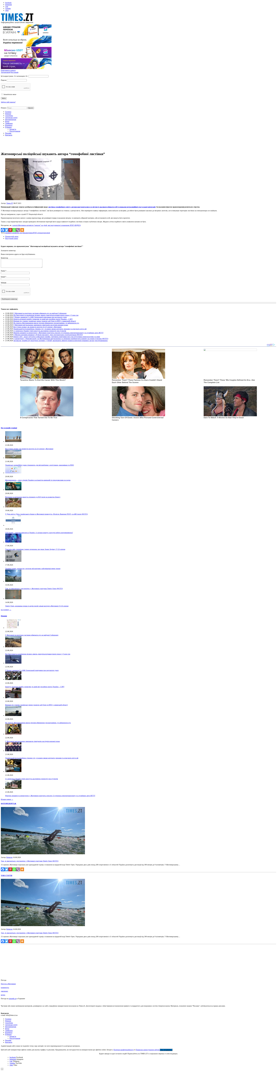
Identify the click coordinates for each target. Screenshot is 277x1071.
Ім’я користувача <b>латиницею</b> (14, 76)
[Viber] (18, 230)
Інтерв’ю (13, 129)
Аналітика (9, 116)
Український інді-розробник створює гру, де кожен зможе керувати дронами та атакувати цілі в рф (49, 329)
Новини (8, 114)
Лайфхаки (9, 123)
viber (7, 10)
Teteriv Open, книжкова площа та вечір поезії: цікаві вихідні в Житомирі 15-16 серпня (36, 606)
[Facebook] (3, 230)
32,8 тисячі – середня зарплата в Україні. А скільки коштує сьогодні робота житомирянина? (39, 533)
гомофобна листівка (18, 233)
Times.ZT (9, 203)
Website (3, 283)
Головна (8, 112)
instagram (8, 5)
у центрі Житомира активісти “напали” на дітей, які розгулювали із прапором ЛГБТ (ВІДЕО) (46, 225)
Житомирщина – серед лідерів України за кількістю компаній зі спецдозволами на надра (37, 480)
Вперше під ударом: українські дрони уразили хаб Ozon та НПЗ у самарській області (44, 321)
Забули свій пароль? (8, 102)
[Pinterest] (10, 230)
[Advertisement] (138, 144)
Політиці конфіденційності (124, 1050)
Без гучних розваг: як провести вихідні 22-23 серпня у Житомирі (37, 327)
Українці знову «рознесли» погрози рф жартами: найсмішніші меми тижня (32, 568)
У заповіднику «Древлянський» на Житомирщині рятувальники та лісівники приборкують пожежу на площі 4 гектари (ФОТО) (60, 339)
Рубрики (8, 127)
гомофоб (8, 233)
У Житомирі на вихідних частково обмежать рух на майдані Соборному (40, 313)
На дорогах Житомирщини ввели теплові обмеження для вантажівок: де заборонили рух (46, 323)
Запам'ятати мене (9, 94)
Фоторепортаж (10, 119)
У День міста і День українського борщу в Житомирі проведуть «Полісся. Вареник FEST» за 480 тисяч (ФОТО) (46, 514)
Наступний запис (11, 238)
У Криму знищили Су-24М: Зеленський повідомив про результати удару (40, 317)
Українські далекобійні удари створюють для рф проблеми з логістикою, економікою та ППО (39, 465)
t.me (6, 6)
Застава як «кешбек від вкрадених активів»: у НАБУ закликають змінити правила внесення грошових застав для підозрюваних (60, 340)
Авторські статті (11, 117)
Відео (7, 121)
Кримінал (8, 125)
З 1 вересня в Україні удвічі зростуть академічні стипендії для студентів (39, 331)
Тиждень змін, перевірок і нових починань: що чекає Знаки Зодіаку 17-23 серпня (35, 549)
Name (3, 271)
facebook (8, 3)
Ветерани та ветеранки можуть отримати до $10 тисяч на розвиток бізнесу (32, 497)
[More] (22, 230)
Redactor (9, 857)
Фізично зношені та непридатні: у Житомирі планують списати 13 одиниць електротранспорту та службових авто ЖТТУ (58, 333)
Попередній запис (12, 236)
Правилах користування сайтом (148, 1050)
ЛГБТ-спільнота (39, 233)
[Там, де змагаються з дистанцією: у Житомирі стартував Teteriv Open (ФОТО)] (43, 854)
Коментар (4, 258)
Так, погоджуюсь (166, 1050)
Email (3, 277)
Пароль (3, 80)
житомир (29, 233)
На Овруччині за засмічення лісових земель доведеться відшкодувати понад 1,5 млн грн (45, 315)
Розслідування (15, 131)
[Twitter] (6, 230)
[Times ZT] (138, 18)
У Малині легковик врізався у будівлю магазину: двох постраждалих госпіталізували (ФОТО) (48, 335)
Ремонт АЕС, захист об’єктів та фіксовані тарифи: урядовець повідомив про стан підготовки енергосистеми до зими (56, 337)
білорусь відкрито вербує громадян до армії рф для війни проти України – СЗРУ (43, 319)
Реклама (8, 133)
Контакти (8, 135)
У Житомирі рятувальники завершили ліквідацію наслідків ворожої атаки (40, 325)
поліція (47, 233)
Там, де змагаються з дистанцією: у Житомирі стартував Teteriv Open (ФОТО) (34, 588)
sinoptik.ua (12, 998)
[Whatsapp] (14, 230)
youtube (8, 8)
